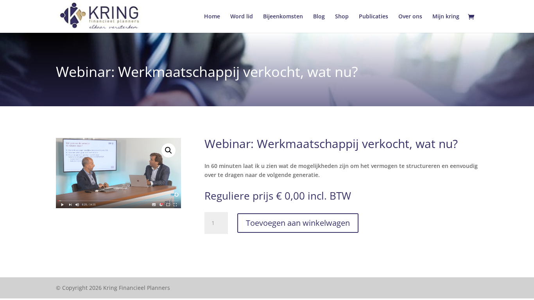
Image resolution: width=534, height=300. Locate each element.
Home (212, 17)
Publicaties (373, 17)
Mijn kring (445, 17)
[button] (168, 150)
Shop (342, 17)
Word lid (241, 17)
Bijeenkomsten (283, 17)
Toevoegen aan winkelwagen (298, 223)
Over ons (410, 17)
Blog (319, 17)
